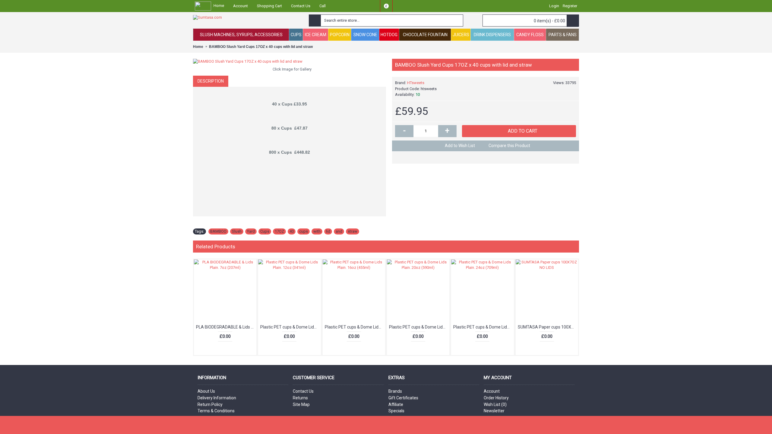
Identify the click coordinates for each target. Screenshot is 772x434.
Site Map (301, 404)
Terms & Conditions (216, 410)
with (317, 231)
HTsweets (415, 82)
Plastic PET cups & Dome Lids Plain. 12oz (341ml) (290, 327)
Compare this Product (509, 145)
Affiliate (395, 404)
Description (211, 81)
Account (492, 391)
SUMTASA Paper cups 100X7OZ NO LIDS (548, 327)
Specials (396, 410)
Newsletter (494, 410)
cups (303, 231)
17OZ (279, 231)
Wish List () (495, 404)
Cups (264, 231)
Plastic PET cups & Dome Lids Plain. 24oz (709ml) (483, 327)
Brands (395, 391)
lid (328, 231)
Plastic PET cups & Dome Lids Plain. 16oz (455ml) (355, 327)
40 (292, 231)
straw (352, 231)
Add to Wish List (460, 145)
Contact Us (303, 391)
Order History (496, 397)
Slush (237, 231)
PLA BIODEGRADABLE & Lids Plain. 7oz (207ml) (226, 327)
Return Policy (210, 404)
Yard (251, 231)
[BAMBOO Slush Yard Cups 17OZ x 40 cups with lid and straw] (289, 61)
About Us (206, 391)
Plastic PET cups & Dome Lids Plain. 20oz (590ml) (419, 327)
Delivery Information (217, 397)
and (339, 231)
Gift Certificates (403, 397)
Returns (300, 397)
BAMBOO (218, 231)
